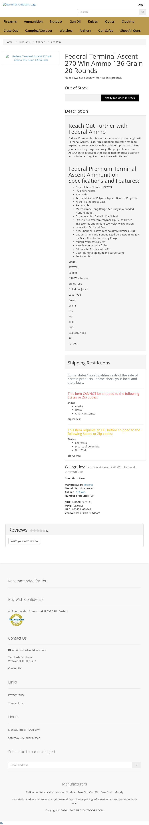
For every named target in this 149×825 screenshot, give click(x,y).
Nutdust (56, 21)
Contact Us (14, 668)
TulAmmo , (33, 792)
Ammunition (33, 21)
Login (142, 4)
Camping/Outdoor (38, 30)
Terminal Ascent (97, 467)
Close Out (11, 30)
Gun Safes (105, 30)
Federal (129, 467)
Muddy (119, 792)
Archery (85, 30)
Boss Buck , (107, 792)
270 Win (116, 467)
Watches (66, 30)
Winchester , (47, 792)
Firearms (10, 21)
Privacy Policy (16, 695)
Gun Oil (75, 21)
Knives (93, 21)
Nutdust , (72, 792)
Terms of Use (16, 703)
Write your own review (24, 541)
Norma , (60, 792)
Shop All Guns (130, 30)
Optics (109, 21)
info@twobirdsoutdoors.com (28, 650)
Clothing (128, 21)
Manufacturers (74, 784)
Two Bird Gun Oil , (89, 792)
